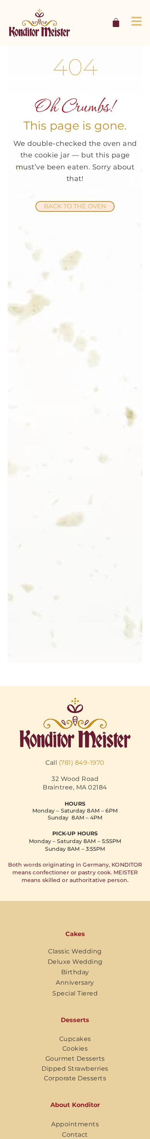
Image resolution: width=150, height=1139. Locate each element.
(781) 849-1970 (82, 762)
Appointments (75, 1124)
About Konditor (75, 1105)
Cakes (75, 934)
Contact (75, 1134)
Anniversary (75, 982)
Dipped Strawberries (75, 1068)
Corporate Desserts (75, 1078)
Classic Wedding (75, 951)
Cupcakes (75, 1039)
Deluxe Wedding (75, 961)
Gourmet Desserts (75, 1058)
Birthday (75, 972)
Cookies (75, 1048)
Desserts (75, 1020)
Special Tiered (75, 993)
